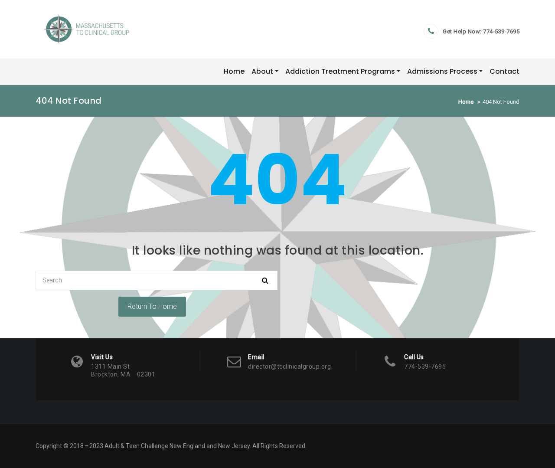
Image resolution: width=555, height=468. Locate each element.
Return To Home (152, 306)
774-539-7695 (501, 31)
